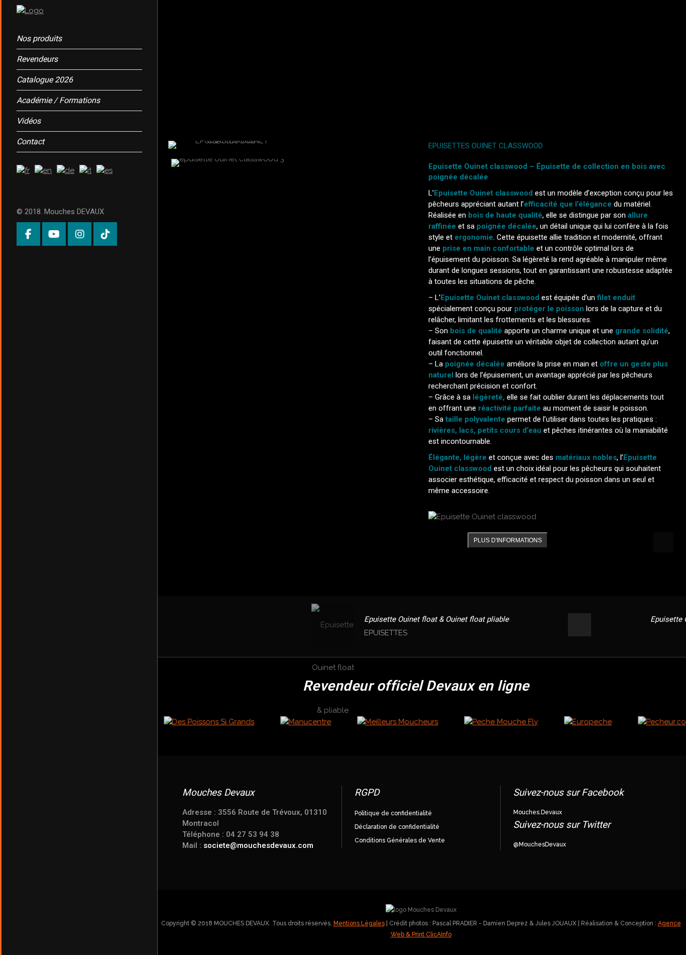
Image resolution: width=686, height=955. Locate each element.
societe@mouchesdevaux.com (258, 845)
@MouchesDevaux (539, 844)
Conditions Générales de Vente (400, 840)
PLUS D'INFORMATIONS (508, 540)
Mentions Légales (359, 923)
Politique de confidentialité (393, 813)
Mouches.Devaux (537, 812)
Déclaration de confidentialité (397, 826)
